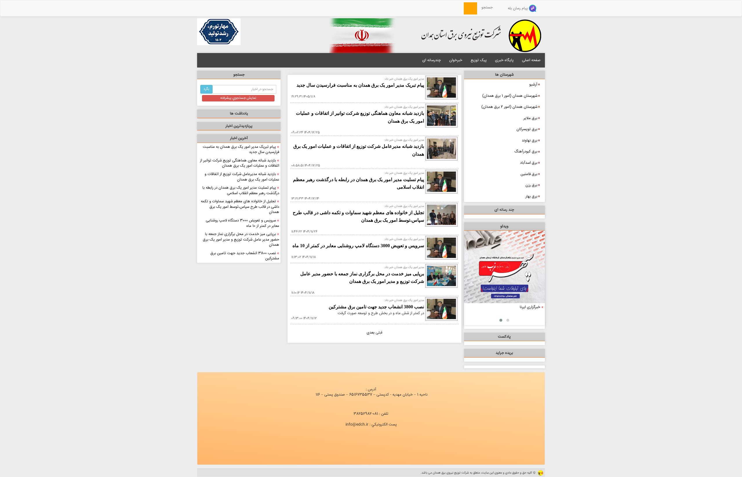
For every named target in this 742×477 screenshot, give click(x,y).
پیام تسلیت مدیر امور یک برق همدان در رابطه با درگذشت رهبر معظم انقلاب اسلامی (240, 190)
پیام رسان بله (518, 8)
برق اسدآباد (528, 163)
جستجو (488, 7)
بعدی (370, 333)
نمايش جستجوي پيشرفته (238, 98)
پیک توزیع (479, 60)
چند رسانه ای (504, 210)
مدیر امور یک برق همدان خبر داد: (404, 79)
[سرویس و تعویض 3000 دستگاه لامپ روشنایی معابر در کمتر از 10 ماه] (441, 248)
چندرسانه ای (431, 60)
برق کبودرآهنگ (525, 151)
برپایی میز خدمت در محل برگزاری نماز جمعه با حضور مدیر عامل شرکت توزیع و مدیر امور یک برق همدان (241, 239)
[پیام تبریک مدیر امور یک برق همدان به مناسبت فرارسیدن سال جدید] (441, 87)
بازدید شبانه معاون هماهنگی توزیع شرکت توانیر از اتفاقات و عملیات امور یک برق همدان (239, 163)
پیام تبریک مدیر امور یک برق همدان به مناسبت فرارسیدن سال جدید (241, 149)
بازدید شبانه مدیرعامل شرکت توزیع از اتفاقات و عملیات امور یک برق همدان (242, 177)
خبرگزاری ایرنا (530, 307)
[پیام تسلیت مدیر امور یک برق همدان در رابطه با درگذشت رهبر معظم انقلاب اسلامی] (441, 182)
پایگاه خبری (504, 60)
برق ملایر (530, 118)
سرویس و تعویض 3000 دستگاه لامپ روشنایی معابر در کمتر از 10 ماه (242, 223)
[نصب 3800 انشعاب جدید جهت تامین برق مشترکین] (441, 309)
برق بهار (531, 196)
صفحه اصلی (531, 60)
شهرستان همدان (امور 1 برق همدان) (509, 96)
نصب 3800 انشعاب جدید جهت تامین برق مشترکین (244, 256)
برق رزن (531, 185)
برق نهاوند (529, 140)
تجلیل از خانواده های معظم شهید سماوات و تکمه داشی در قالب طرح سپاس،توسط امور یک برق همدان (240, 207)
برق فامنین (529, 174)
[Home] (460, 7)
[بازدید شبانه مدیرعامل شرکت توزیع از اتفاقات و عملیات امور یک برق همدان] (441, 149)
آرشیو (533, 85)
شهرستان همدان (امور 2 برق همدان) (509, 107)
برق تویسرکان (527, 129)
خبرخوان (455, 60)
